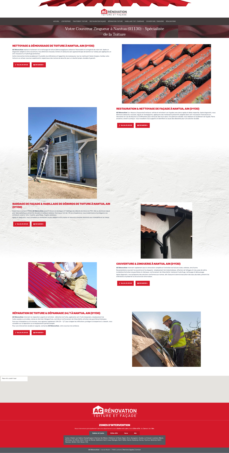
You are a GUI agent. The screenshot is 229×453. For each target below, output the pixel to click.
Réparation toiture (115, 21)
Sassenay (135, 440)
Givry (128, 438)
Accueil (56, 21)
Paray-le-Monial (89, 440)
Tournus (147, 440)
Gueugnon (134, 438)
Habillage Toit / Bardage (134, 21)
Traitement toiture (80, 21)
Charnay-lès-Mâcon (101, 438)
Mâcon (161, 438)
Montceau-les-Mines (72, 440)
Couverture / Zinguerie (155, 21)
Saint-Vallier (122, 440)
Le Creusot (148, 438)
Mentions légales (128, 450)
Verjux (82, 442)
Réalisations (171, 21)
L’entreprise (66, 21)
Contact (138, 450)
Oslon (82, 440)
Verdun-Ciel (76, 442)
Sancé (129, 440)
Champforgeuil (88, 438)
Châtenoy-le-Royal (114, 438)
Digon (124, 438)
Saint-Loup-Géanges (110, 440)
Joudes (141, 438)
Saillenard (99, 440)
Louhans (155, 438)
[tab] (98, 433)
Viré (86, 442)
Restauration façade (98, 21)
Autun (67, 438)
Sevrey (141, 440)
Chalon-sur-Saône (76, 438)
